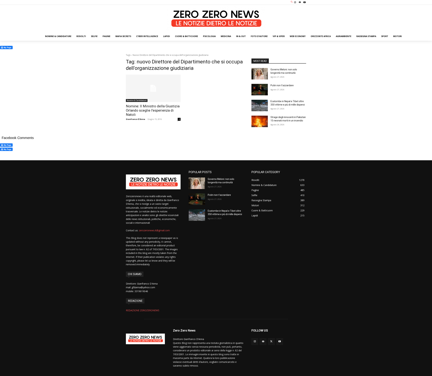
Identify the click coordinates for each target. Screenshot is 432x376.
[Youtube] (304, 2)
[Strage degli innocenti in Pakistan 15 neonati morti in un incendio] (259, 121)
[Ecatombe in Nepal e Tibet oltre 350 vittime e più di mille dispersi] (259, 105)
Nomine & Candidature (136, 100)
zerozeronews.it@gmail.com (154, 230)
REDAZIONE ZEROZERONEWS (142, 310)
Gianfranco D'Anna (135, 119)
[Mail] (299, 2)
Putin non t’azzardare (282, 85)
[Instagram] (294, 2)
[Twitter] (271, 341)
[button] (292, 2)
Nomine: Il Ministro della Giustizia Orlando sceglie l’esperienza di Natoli (153, 110)
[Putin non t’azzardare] (259, 89)
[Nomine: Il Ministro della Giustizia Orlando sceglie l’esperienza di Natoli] (153, 88)
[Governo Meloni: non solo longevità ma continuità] (259, 73)
